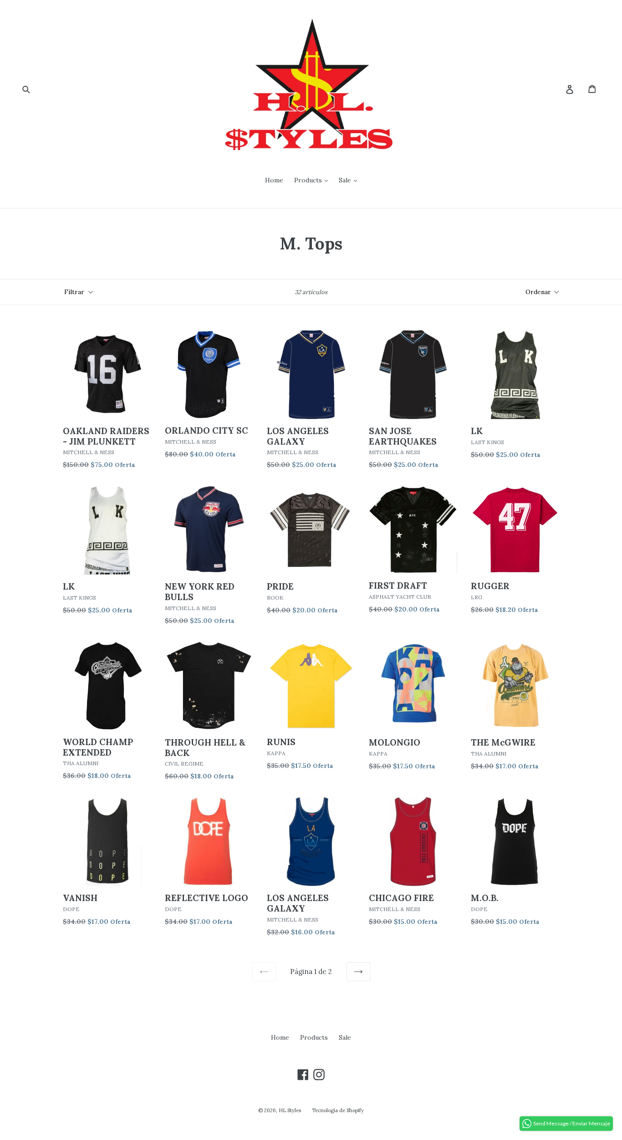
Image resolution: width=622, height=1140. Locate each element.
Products (309, 180)
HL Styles (290, 1110)
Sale (346, 180)
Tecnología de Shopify (338, 1110)
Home (274, 180)
